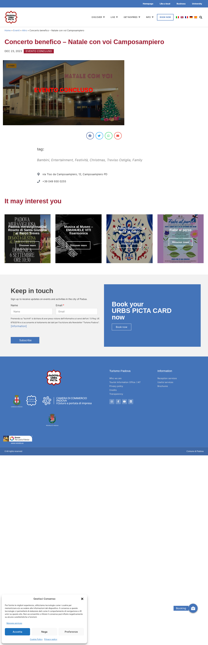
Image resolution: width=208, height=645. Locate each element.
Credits (113, 390)
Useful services (165, 382)
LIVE (113, 17)
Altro (24, 30)
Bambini (43, 160)
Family (137, 160)
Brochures (162, 386)
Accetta (17, 631)
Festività (81, 160)
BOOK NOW (165, 17)
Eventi (16, 30)
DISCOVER (97, 17)
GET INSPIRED (130, 17)
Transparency (116, 394)
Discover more (27, 245)
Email (59, 305)
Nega (44, 631)
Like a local (165, 3)
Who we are (115, 378)
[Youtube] (124, 401)
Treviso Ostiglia (118, 160)
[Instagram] (111, 401)
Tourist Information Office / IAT (125, 382)
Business (181, 3)
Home (8, 30)
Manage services (14, 623)
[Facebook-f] (118, 401)
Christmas (97, 160)
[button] (82, 598)
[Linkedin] (130, 401)
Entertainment (62, 160)
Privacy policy (50, 639)
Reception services (167, 378)
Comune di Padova (195, 451)
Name (14, 305)
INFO (148, 17)
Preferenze (71, 631)
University (197, 3)
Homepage (148, 3)
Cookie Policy (36, 639)
